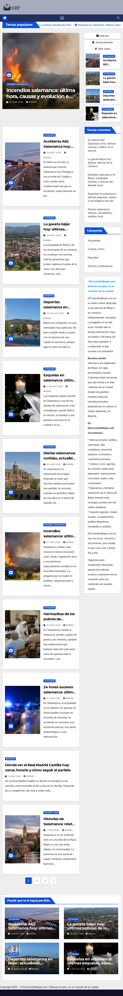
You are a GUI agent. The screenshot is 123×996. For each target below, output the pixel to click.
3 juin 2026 (14, 776)
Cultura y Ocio (51, 813)
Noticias (104, 35)
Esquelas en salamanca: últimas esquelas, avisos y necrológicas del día (102, 197)
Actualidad (109, 56)
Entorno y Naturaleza (17, 84)
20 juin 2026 (53, 625)
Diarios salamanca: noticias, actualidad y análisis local (60, 458)
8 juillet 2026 (54, 386)
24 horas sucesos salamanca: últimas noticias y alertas (60, 692)
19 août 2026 (54, 153)
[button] (118, 18)
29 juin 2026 (53, 464)
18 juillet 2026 (55, 313)
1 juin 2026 (53, 830)
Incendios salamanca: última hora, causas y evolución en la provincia (40, 96)
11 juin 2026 (53, 698)
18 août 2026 (54, 235)
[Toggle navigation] (62, 18)
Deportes (108, 91)
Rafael (33, 102)
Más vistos (104, 48)
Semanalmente (104, 42)
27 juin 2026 (16, 102)
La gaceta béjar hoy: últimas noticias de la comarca (100, 163)
